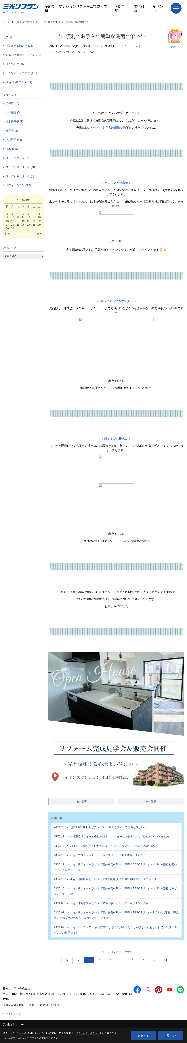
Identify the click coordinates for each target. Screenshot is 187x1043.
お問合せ (120, 8)
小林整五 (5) (12, 112)
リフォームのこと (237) (19, 45)
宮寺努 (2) (11, 130)
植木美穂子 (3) (14, 121)
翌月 (39, 233)
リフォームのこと (89, 51)
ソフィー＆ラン (127, 46)
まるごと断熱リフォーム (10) (23, 54)
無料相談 (138, 8)
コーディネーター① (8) (19, 157)
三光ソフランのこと (61, 51)
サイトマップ (13, 1013)
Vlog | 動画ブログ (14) (18, 82)
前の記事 (82, 801)
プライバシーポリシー (88, 1033)
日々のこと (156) (15, 63)
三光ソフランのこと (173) (21, 73)
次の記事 (151, 801)
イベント (158, 8)
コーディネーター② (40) (20, 167)
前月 (7, 233)
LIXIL (120, 241)
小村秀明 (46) (13, 139)
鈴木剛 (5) (11, 148)
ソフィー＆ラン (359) (18, 185)
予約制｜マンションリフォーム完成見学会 (76, 8)
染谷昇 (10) (12, 103)
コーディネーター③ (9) (19, 176)
